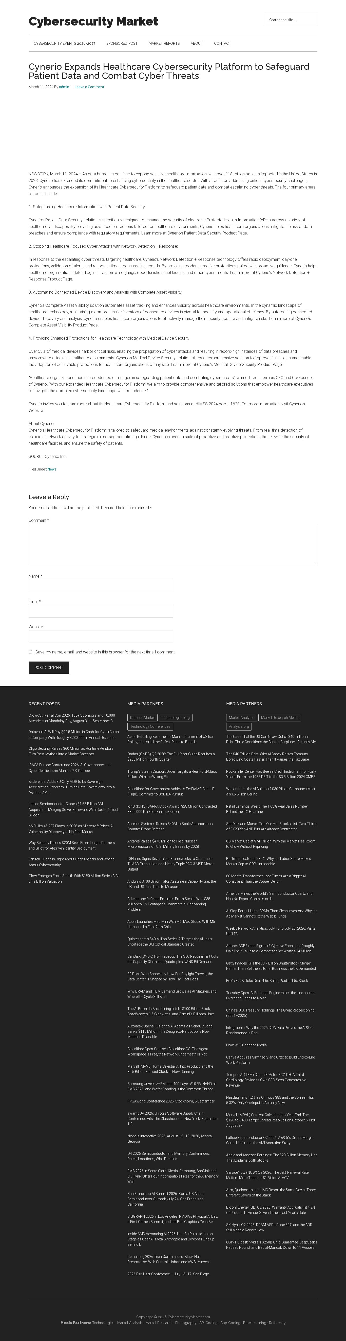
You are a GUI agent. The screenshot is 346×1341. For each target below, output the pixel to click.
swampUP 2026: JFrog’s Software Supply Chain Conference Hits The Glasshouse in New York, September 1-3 (173, 1118)
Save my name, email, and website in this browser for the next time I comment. (105, 652)
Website (36, 626)
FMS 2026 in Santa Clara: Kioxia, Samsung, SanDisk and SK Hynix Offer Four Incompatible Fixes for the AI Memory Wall (173, 1176)
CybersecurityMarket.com (189, 1317)
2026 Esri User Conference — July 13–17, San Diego (168, 1274)
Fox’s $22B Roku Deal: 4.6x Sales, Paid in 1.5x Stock (267, 981)
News (52, 469)
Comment (39, 520)
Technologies (103, 1323)
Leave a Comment (89, 87)
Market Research (158, 1323)
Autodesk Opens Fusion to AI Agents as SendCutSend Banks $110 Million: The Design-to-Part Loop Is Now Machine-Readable (170, 1031)
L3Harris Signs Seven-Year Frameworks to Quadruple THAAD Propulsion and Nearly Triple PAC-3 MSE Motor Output (170, 864)
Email (35, 601)
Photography (186, 1323)
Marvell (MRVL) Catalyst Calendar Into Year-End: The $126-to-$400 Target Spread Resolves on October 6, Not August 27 (270, 1120)
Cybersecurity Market (93, 21)
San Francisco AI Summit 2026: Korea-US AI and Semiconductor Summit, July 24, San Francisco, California (165, 1199)
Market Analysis (130, 1323)
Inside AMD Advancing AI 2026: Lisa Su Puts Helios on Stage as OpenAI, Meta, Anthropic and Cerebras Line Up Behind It (170, 1239)
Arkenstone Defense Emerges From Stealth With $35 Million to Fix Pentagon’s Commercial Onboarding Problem (168, 904)
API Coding (208, 1323)
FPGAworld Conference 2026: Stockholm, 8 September (171, 1101)
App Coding (230, 1323)
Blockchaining (254, 1323)
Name (35, 576)
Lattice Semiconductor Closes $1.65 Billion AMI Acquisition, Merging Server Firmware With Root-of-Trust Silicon (73, 809)
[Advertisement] (173, 133)
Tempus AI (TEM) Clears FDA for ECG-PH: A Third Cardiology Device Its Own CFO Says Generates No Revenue (266, 1080)
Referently (277, 1323)
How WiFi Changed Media (246, 1045)
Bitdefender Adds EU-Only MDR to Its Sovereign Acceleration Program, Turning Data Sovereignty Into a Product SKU (72, 787)
